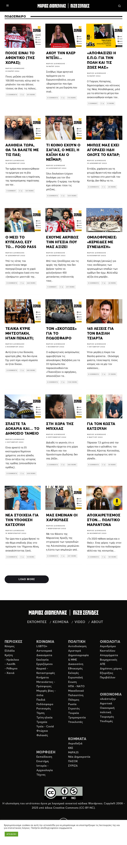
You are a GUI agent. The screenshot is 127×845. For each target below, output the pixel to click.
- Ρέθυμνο (11, 668)
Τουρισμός (107, 716)
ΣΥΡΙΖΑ (73, 765)
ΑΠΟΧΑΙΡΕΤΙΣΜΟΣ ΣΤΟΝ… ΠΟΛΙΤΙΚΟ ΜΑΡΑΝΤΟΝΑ (103, 520)
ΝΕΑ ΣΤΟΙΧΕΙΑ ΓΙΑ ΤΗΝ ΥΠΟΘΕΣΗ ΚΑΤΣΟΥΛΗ (22, 520)
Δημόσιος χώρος (111, 668)
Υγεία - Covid (45, 726)
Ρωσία (72, 704)
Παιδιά (40, 699)
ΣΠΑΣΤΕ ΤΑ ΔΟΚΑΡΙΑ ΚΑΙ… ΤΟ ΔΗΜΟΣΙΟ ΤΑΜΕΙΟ (22, 428)
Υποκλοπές (75, 722)
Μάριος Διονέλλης (14, 68)
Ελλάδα (10, 650)
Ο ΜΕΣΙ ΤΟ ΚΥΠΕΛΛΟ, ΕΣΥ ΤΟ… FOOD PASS (20, 242)
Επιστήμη (42, 761)
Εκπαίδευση (44, 757)
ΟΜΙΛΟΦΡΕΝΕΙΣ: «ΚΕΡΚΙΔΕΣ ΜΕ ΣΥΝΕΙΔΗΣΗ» (102, 242)
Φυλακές (42, 735)
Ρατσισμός (43, 708)
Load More (27, 579)
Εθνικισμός (75, 668)
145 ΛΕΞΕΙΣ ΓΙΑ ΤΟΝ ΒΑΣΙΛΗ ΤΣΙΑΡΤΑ (100, 333)
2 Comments (12, 370)
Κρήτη (9, 655)
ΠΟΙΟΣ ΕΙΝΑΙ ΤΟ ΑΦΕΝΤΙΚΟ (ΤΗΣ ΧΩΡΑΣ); (20, 58)
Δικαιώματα (44, 655)
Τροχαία (41, 722)
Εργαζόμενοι (44, 664)
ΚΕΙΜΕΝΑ (60, 622)
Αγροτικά (106, 703)
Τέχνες (41, 774)
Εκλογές (73, 673)
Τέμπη (40, 713)
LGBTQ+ (41, 646)
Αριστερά (74, 650)
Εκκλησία (42, 659)
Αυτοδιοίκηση (77, 646)
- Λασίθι (10, 664)
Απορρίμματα (109, 655)
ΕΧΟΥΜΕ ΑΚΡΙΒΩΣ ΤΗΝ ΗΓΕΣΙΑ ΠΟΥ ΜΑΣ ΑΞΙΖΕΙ (62, 242)
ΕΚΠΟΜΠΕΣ (37, 622)
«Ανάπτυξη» (108, 699)
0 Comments (12, 94)
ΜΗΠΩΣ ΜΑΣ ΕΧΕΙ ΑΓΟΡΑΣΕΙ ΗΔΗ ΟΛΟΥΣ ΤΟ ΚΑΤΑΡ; (103, 150)
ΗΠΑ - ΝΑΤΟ (76, 686)
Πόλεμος (73, 699)
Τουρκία (73, 713)
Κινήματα (42, 677)
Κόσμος (10, 646)
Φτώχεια (42, 731)
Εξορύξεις (106, 673)
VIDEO (79, 622)
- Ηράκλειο (12, 659)
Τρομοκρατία (77, 717)
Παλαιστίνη (75, 695)
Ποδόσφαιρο (44, 704)
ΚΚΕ (70, 748)
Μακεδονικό (76, 691)
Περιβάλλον (107, 677)
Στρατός (74, 708)
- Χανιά (9, 673)
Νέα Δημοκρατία (79, 757)
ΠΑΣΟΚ (73, 761)
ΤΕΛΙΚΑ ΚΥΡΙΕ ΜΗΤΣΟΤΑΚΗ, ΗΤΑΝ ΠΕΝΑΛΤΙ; (19, 333)
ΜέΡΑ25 (73, 752)
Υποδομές (106, 721)
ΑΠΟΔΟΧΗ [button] (11, 834)
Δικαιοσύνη (75, 664)
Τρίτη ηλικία (44, 717)
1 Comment (92, 103)
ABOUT (97, 622)
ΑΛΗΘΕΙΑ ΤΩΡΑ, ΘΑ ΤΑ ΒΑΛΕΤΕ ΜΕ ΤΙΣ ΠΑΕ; (22, 150)
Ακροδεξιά (75, 743)
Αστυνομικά (44, 650)
